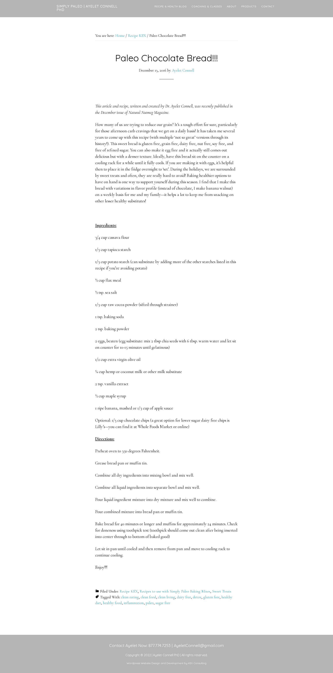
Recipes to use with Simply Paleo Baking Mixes (175, 591)
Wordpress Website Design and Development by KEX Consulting (166, 663)
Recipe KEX (129, 591)
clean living (166, 597)
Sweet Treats (221, 591)
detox (197, 597)
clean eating (130, 597)
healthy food (112, 603)
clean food (148, 597)
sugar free (163, 603)
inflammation (134, 603)
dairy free (184, 597)
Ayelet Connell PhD (166, 655)
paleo (150, 603)
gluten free (211, 597)
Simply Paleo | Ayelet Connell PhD (87, 8)
